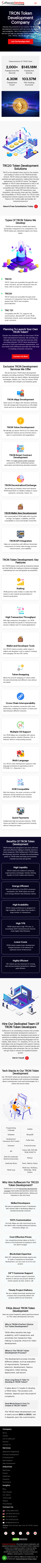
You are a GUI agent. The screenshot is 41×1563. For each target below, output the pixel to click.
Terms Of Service (21, 1559)
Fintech (5, 1473)
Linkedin (13, 1534)
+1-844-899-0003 (11, 1511)
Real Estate (6, 1470)
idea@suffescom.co (12, 1522)
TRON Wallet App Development (20, 513)
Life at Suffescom (9, 1439)
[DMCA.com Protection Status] (20, 1539)
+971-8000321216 (11, 1519)
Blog (4, 1489)
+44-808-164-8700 (12, 1514)
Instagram (27, 1534)
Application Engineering (11, 1451)
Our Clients (6, 1495)
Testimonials (7, 1498)
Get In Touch (18, 1058)
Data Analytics (8, 1460)
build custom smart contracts (24, 461)
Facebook (5, 1534)
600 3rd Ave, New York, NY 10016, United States (20, 1526)
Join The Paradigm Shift (20, 41)
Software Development (11, 1454)
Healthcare (6, 1476)
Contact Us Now (20, 356)
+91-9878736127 (11, 1516)
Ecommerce (7, 1482)
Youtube (35, 1534)
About (5, 1433)
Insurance (6, 1479)
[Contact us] (4, 1558)
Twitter (20, 1534)
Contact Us (7, 1445)
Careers (5, 1436)
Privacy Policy (32, 1559)
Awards (5, 1501)
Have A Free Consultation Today (18, 206)
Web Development (9, 1463)
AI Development (8, 1457)
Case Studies (7, 1492)
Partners (5, 1442)
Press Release (7, 1504)
